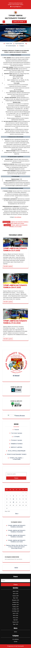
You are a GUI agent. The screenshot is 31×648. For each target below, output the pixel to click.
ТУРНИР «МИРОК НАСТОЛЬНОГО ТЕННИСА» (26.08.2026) (16, 526)
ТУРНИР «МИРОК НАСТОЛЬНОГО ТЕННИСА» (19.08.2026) (16, 531)
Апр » (16, 513)
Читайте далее (8, 266)
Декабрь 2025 (15, 604)
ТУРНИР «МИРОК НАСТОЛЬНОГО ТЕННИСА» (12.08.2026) (16, 536)
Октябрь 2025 (15, 609)
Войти (16, 567)
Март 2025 (15, 624)
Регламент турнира (16, 440)
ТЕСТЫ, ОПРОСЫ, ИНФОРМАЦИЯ (16, 450)
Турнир (15, 641)
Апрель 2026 (16, 595)
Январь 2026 (16, 602)
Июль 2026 (15, 593)
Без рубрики (18, 217)
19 (13, 502)
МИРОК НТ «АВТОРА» (16, 447)
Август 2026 (15, 591)
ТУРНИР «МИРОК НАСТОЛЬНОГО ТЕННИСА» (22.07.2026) (16, 541)
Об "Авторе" (16, 375)
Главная (16, 429)
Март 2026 (15, 598)
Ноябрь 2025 (15, 606)
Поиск (16, 478)
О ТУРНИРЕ (17, 436)
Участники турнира (16, 433)
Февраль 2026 (15, 600)
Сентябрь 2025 (15, 611)
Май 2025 (15, 620)
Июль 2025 (15, 615)
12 (13, 499)
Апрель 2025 (15, 622)
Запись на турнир (18, 21)
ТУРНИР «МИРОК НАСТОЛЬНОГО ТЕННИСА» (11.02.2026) (15, 322)
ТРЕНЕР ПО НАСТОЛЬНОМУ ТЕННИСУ (16, 454)
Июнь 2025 (15, 617)
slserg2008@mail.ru (16, 6)
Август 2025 (15, 613)
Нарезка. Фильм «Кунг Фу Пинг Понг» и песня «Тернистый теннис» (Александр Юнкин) (16, 547)
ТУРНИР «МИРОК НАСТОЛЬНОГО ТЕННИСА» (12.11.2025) (15, 249)
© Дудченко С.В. (11, 646)
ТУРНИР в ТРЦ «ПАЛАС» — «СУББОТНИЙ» (17, 458)
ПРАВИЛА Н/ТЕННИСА (16, 443)
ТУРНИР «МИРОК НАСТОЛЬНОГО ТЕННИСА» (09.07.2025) (15, 286)
